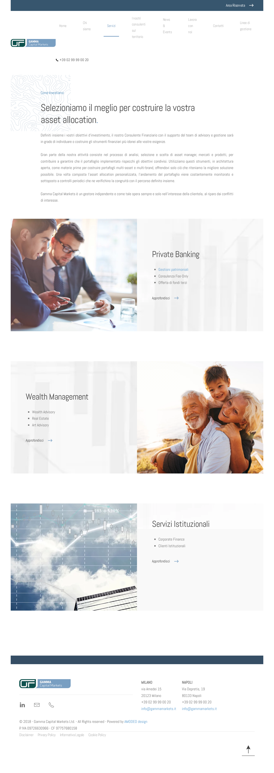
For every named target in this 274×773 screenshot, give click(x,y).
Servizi (111, 25)
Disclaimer (26, 734)
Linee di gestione (245, 25)
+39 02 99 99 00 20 (74, 59)
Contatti (218, 25)
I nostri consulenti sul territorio (139, 27)
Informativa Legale (72, 734)
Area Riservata (235, 5)
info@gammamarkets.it (158, 708)
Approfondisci (161, 298)
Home (63, 25)
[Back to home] (33, 43)
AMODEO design (135, 721)
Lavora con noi (192, 25)
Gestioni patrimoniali (173, 269)
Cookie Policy (97, 734)
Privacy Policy (47, 734)
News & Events (167, 25)
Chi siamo (87, 25)
